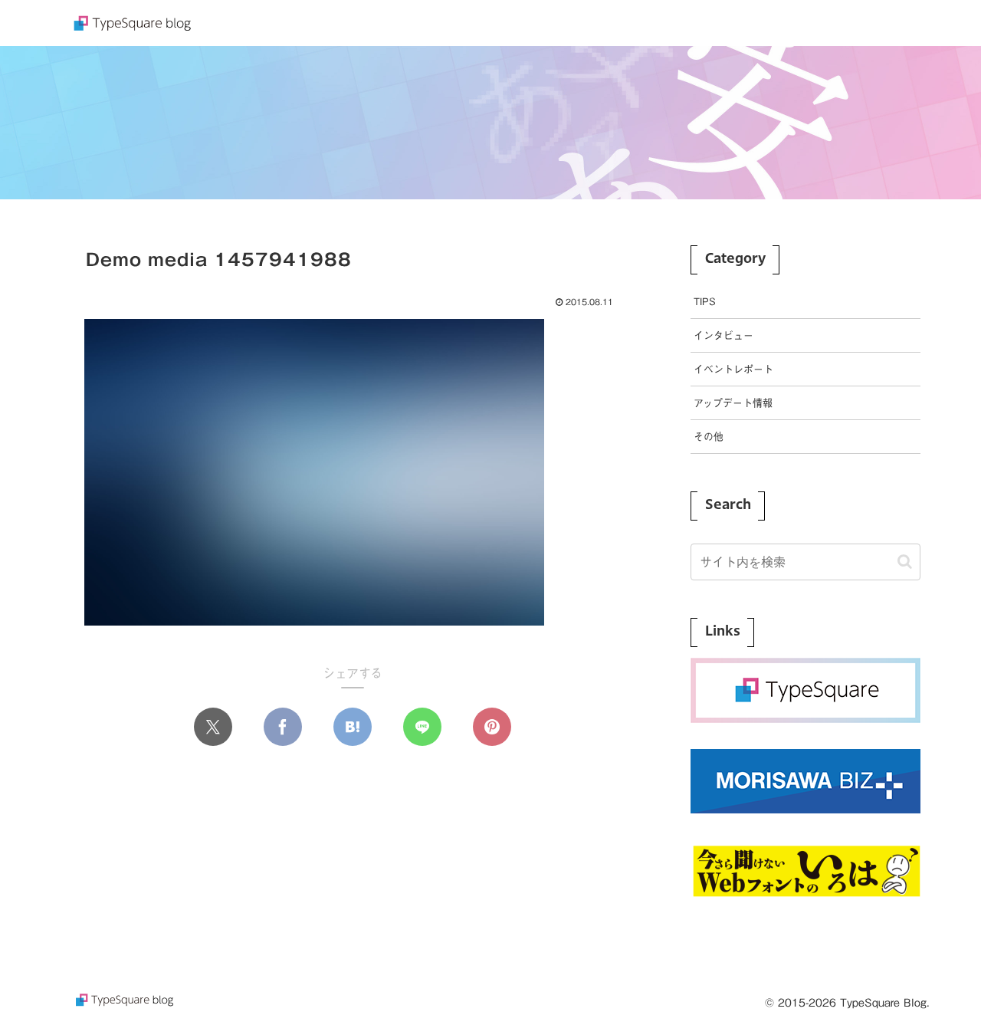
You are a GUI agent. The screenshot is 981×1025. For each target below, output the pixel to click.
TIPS (705, 302)
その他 (708, 437)
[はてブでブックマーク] (352, 727)
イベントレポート (733, 369)
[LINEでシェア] (422, 727)
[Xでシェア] (213, 727)
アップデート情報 (733, 403)
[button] (904, 561)
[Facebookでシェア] (283, 727)
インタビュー (723, 335)
